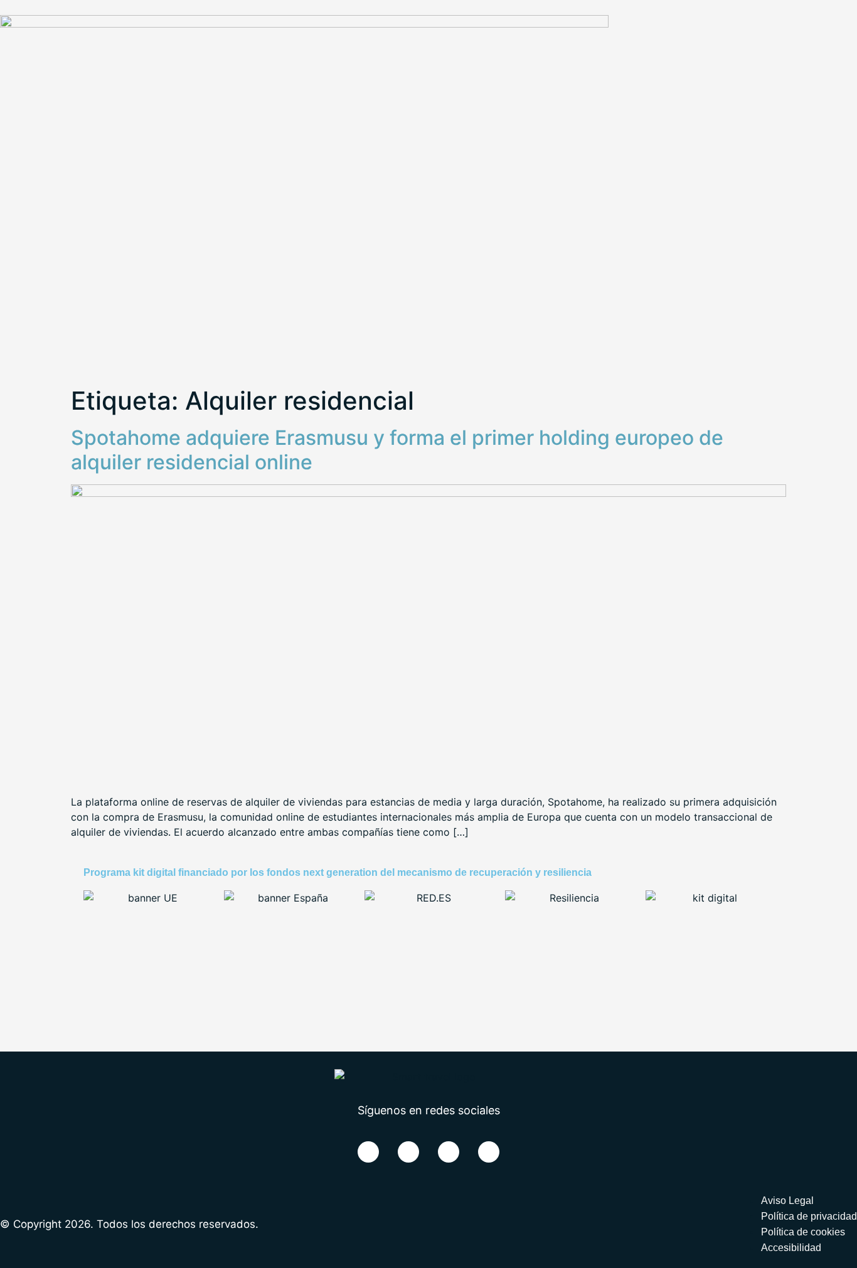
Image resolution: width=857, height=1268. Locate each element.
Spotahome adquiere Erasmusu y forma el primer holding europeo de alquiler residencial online (397, 449)
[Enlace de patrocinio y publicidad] (304, 24)
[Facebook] (368, 1152)
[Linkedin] (448, 1152)
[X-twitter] (408, 1152)
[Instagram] (488, 1152)
